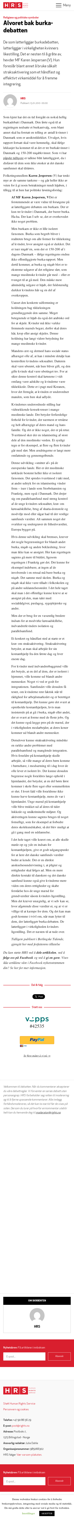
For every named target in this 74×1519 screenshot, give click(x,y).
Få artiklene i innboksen (24, 1347)
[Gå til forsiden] (19, 1391)
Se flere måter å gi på (35, 1055)
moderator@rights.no (48, 1112)
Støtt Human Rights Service (19, 1403)
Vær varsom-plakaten (29, 1455)
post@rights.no (20, 1426)
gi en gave (53, 957)
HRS (23, 98)
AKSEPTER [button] (46, 1513)
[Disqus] (37, 1160)
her (16, 968)
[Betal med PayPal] (37, 1040)
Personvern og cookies (16, 1409)
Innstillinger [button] (28, 1513)
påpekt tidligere (13, 158)
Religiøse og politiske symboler (21, 17)
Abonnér (59, 1356)
